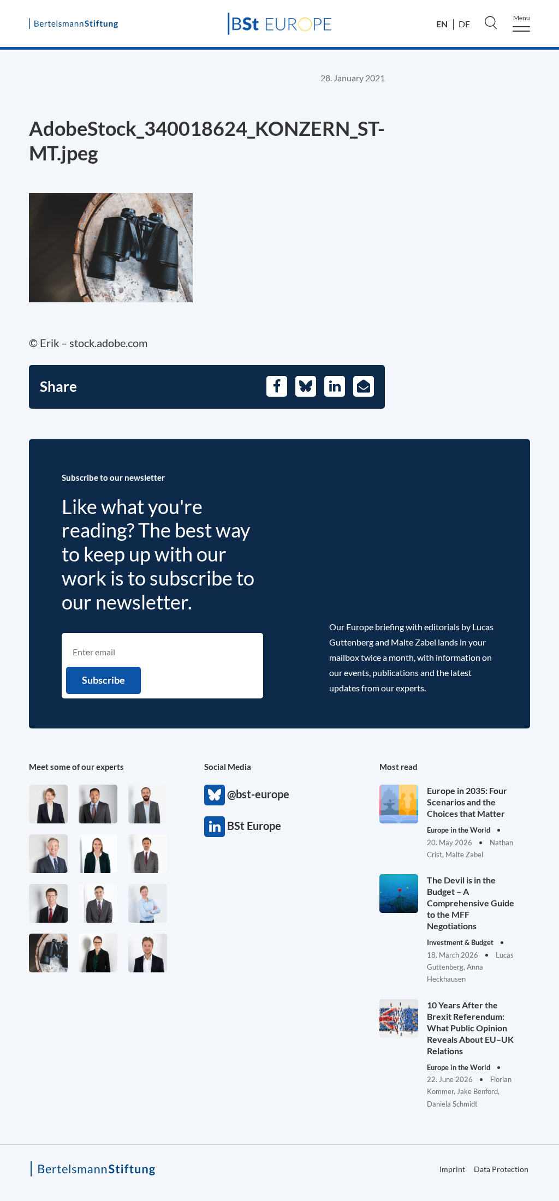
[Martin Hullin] (147, 853)
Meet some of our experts (76, 767)
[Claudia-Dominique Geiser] (98, 853)
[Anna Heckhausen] (98, 953)
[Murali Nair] (98, 804)
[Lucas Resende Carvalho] (147, 953)
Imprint (452, 1169)
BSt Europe (214, 826)
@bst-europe (214, 795)
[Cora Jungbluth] (147, 903)
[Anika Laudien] (48, 804)
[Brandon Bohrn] (98, 903)
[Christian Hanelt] (48, 853)
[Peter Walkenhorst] (48, 903)
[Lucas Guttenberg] (147, 804)
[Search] (491, 22)
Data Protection (501, 1169)
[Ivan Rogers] (48, 953)
